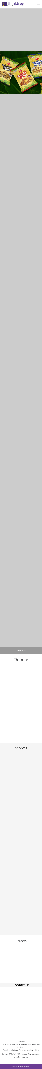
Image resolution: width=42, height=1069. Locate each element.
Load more (21, 650)
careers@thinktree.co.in (13, 969)
